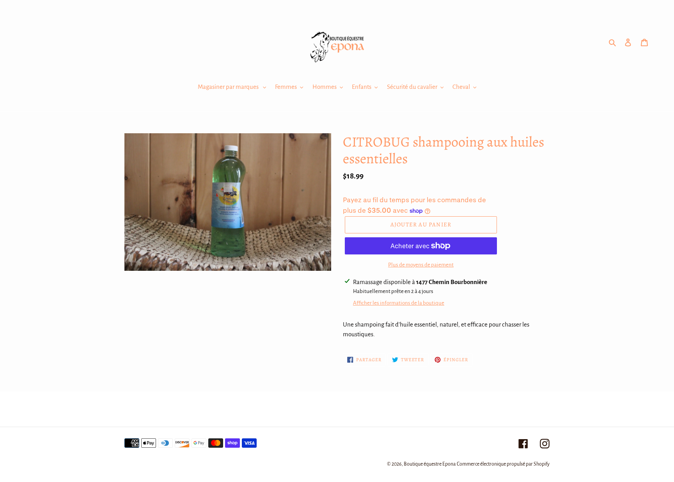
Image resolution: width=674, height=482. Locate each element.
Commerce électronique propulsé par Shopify (503, 464)
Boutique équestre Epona (430, 464)
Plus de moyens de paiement (421, 265)
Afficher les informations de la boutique (398, 303)
